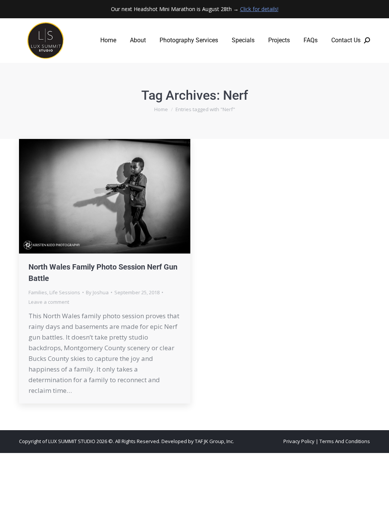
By (97, 292)
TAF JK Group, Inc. (214, 441)
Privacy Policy (299, 441)
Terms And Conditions (344, 441)
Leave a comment (48, 301)
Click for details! (259, 9)
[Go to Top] (377, 508)
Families (37, 292)
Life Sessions (64, 292)
